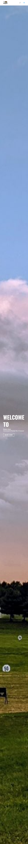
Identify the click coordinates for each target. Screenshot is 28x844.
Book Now (9, 435)
